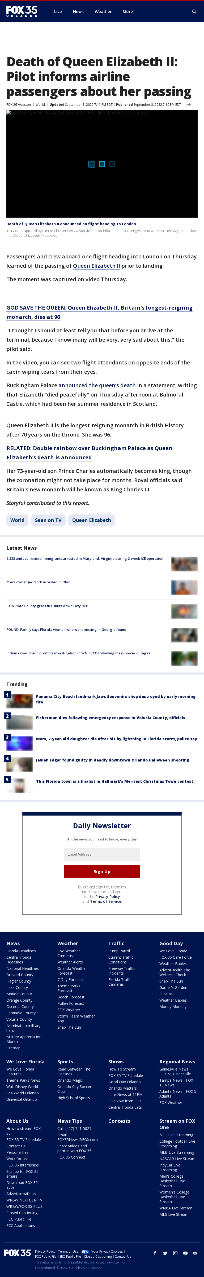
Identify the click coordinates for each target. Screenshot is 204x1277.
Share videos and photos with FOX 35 (74, 1148)
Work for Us (16, 1158)
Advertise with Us (21, 1193)
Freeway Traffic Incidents (121, 971)
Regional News (177, 1061)
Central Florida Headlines (18, 960)
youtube (185, 1253)
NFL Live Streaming (176, 1134)
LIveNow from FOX (125, 1100)
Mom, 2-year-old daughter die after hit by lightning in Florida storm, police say (116, 738)
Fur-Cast (166, 993)
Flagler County (18, 981)
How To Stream (122, 1069)
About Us (17, 1121)
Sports (65, 1061)
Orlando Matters (122, 1088)
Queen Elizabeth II (96, 265)
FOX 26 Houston (18, 104)
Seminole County (21, 1012)
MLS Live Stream (174, 1214)
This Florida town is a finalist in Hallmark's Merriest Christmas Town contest (114, 781)
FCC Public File (18, 1219)
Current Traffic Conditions (120, 960)
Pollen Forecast (70, 1003)
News (13, 943)
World (40, 104)
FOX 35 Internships (22, 1165)
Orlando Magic (70, 1080)
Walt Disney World (22, 1086)
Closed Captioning (21, 1212)
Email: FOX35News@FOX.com (77, 1137)
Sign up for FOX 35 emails (22, 1174)
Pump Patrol (119, 950)
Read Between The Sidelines (73, 1071)
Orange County (19, 1000)
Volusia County (19, 1019)
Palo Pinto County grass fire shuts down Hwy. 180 (47, 606)
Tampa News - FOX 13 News (176, 1082)
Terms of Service (105, 901)
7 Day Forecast (70, 979)
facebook (155, 1253)
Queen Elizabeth (91, 520)
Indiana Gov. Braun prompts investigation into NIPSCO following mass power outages (78, 653)
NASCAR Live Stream (177, 1158)
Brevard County (19, 974)
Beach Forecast (70, 996)
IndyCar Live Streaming (169, 1167)
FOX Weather (68, 1009)
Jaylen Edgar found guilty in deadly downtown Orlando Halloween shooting (112, 760)
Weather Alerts (70, 962)
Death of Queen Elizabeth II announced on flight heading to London (71, 223)
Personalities (17, 1152)
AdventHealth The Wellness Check (174, 972)
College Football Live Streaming (177, 1143)
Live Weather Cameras (68, 953)
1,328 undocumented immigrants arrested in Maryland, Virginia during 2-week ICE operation (84, 558)
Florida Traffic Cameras (120, 982)
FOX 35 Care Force (175, 957)
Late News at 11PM (125, 1094)
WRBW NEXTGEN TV (24, 1200)
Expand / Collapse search (194, 11)
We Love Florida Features (20, 1071)
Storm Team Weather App (76, 1018)
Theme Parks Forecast (68, 988)
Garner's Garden (173, 987)
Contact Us (16, 1145)
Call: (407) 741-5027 (74, 1128)
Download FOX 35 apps (22, 1185)
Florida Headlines (21, 950)
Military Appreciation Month (23, 1039)
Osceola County (20, 1006)
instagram (175, 1253)
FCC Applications (20, 1225)
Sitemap (13, 1047)
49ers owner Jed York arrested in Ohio (38, 582)
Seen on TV (48, 520)
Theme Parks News (23, 1080)
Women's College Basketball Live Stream (174, 1197)
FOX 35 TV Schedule (125, 1075)
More (128, 11)
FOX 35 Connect (71, 1157)
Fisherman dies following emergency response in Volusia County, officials (110, 717)
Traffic (116, 943)
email (195, 1253)
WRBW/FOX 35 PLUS (24, 1206)
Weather (67, 943)
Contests (119, 1121)
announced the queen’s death (97, 385)
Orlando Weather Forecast (72, 971)
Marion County (19, 993)
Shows (116, 1061)
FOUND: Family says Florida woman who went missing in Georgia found (66, 629)
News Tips (69, 1121)
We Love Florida (173, 950)
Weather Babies (173, 963)
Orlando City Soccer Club (74, 1089)
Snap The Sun (69, 1027)
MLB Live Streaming (176, 1152)
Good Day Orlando (124, 1081)
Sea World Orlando (22, 1092)
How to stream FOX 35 (23, 1131)
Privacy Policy (107, 896)
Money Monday (172, 1006)
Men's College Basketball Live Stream (172, 1181)
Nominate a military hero (23, 1028)
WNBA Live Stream (175, 1207)
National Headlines (22, 968)
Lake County (17, 987)
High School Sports (73, 1097)
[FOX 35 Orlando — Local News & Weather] (23, 11)
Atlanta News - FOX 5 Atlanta (177, 1094)
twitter (165, 1253)
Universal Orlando (21, 1099)
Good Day (171, 943)
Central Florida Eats (125, 1107)
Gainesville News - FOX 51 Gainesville (175, 1071)
